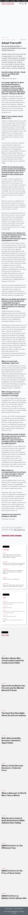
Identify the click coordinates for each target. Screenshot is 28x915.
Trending (5, 569)
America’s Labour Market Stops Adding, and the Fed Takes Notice (13, 603)
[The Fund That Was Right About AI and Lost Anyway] (14, 701)
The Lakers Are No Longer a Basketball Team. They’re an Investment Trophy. (12, 556)
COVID (12, 535)
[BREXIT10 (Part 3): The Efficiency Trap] (14, 833)
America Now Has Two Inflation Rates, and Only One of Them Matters (13, 572)
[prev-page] (3, 902)
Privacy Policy (9, 908)
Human (5, 577)
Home (3, 39)
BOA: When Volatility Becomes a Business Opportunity (11, 740)
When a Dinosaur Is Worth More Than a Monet (14, 794)
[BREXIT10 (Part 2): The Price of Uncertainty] (14, 859)
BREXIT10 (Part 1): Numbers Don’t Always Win (14, 897)
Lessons (13, 39)
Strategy (5, 606)
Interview (18, 535)
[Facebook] (20, 3)
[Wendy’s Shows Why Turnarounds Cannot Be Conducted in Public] (14, 646)
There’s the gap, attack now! (9, 616)
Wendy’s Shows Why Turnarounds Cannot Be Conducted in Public (14, 564)
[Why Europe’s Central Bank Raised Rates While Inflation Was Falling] (14, 806)
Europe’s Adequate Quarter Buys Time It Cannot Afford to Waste (13, 585)
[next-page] (5, 902)
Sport (4, 553)
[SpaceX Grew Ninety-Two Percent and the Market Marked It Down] (14, 673)
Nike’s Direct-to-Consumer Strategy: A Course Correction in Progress (14, 612)
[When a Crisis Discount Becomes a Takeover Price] (14, 753)
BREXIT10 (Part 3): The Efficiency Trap (12, 846)
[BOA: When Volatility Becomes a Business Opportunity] (14, 726)
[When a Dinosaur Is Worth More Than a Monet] (14, 781)
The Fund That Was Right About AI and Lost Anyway (14, 714)
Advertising (6, 535)
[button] (22, 3)
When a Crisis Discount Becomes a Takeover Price (12, 768)
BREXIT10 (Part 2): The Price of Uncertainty (12, 872)
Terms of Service (18, 908)
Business (7, 39)
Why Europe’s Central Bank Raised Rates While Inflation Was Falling (13, 820)
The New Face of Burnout (11, 579)
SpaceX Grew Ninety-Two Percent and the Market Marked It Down (13, 688)
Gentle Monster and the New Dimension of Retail (13, 620)
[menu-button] (25, 3)
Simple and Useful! (7, 607)
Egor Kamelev (5, 37)
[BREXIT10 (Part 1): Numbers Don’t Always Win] (14, 884)
